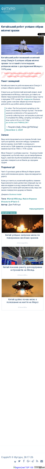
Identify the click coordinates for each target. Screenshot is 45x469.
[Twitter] (20, 461)
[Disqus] (22, 343)
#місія (26, 199)
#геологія (5, 201)
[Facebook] (24, 461)
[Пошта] (42, 461)
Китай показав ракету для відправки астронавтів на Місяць (22, 268)
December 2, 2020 (14, 130)
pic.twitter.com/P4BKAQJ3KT (17, 122)
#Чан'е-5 (15, 201)
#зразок (33, 199)
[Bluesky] (15, 461)
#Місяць (18, 199)
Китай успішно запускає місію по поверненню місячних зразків (22, 236)
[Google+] (28, 461)
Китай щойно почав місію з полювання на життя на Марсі (22, 301)
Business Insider (15, 194)
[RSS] (37, 461)
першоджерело (36, 208)
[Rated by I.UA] (39, 467)
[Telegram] (33, 461)
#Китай (10, 199)
